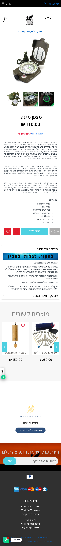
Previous (7, 99)
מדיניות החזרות (14, 541)
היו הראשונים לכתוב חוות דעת (30, 430)
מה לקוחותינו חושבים (45, 296)
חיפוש (14, 537)
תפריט (9, 4)
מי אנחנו (48, 541)
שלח (10, 460)
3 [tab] (26, 110)
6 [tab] (39, 110)
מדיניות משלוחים (47, 249)
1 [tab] (17, 110)
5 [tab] (34, 110)
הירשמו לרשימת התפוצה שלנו (30, 451)
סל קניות (53, 4)
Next (53, 99)
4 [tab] (30, 110)
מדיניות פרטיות (27, 537)
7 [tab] (43, 110)
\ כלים (34, 31)
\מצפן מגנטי (24, 31)
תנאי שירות (42, 537)
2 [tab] (22, 110)
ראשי (41, 31)
